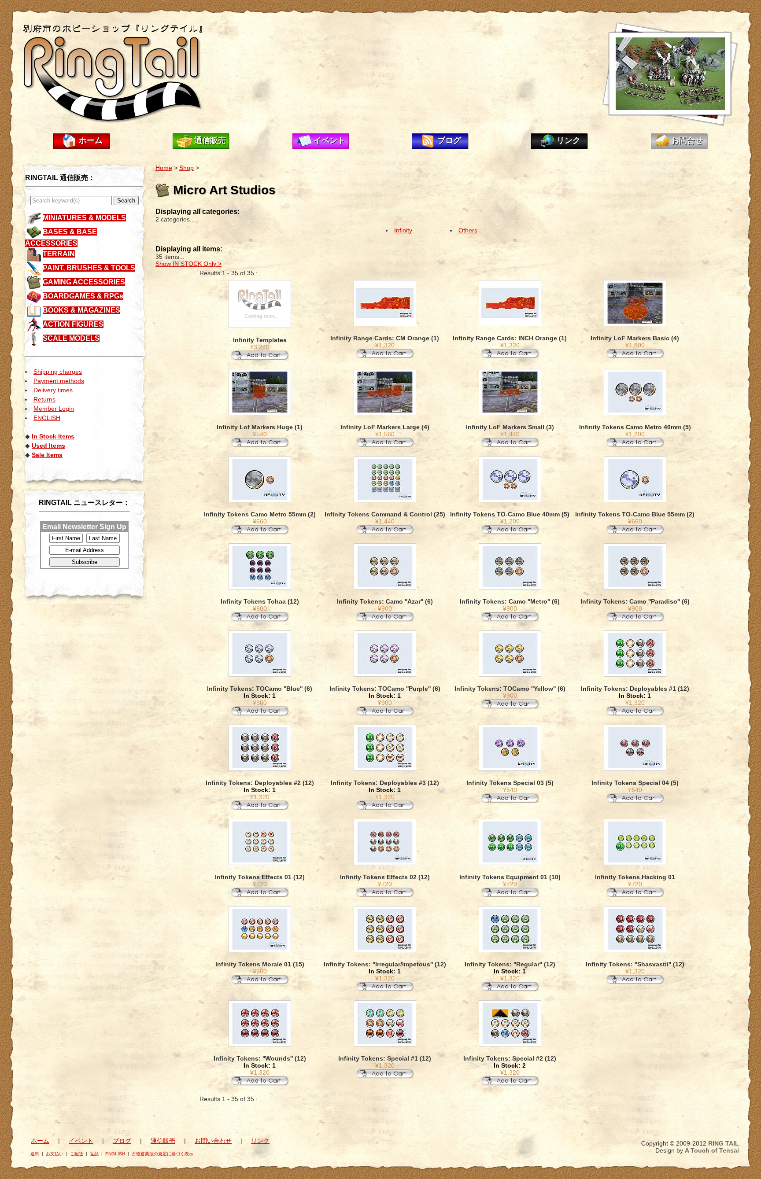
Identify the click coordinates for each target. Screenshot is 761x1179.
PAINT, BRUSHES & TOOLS (89, 268)
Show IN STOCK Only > (188, 263)
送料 (34, 1153)
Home (163, 167)
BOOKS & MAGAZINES (81, 310)
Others (467, 230)
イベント (329, 140)
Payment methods (58, 380)
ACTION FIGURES (73, 324)
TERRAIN (59, 254)
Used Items (48, 445)
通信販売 (210, 140)
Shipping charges (57, 371)
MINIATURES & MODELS (84, 217)
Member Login (53, 408)
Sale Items (47, 454)
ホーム (91, 140)
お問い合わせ (213, 1140)
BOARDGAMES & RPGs (83, 296)
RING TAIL (723, 1143)
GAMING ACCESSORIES (84, 282)
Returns (44, 399)
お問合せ (687, 140)
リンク (568, 140)
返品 (94, 1153)
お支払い (54, 1153)
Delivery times (53, 390)
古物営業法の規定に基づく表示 (162, 1153)
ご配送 (76, 1153)
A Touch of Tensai (712, 1150)
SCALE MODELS (71, 338)
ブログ (449, 140)
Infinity (403, 230)
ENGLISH (46, 417)
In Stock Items (53, 436)
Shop (186, 167)
